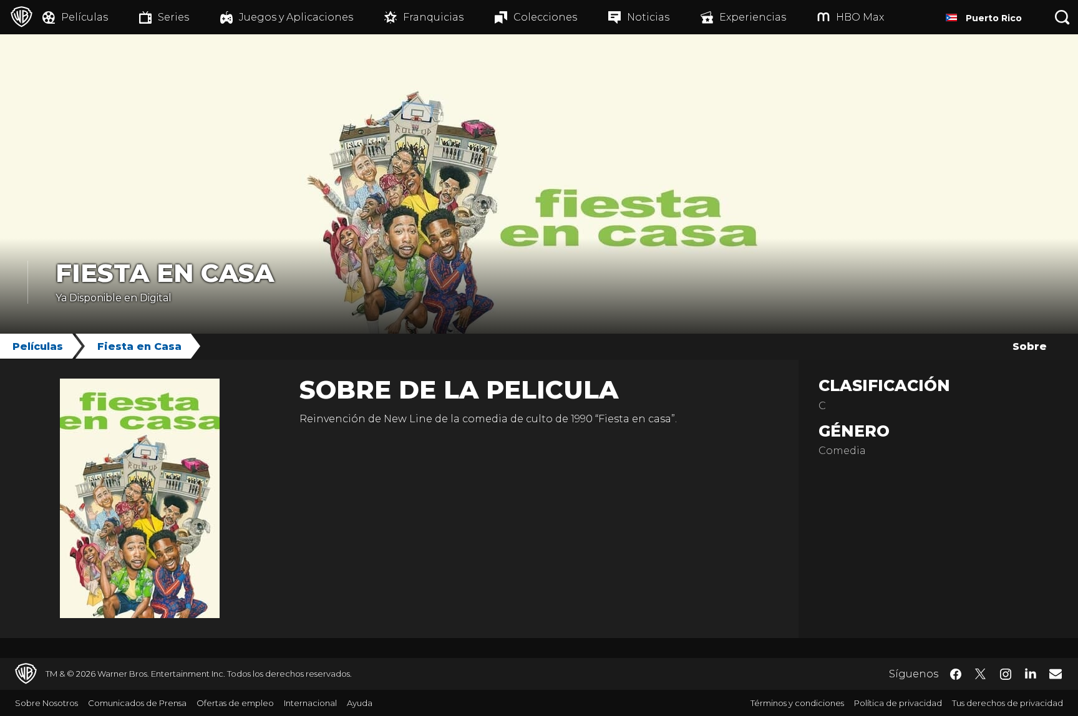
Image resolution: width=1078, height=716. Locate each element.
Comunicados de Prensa (137, 703)
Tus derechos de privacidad (1007, 703)
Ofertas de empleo (235, 703)
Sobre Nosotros (46, 703)
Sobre (1029, 346)
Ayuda (359, 703)
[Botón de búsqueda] (1062, 17)
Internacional (310, 703)
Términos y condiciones (797, 703)
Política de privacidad (898, 703)
